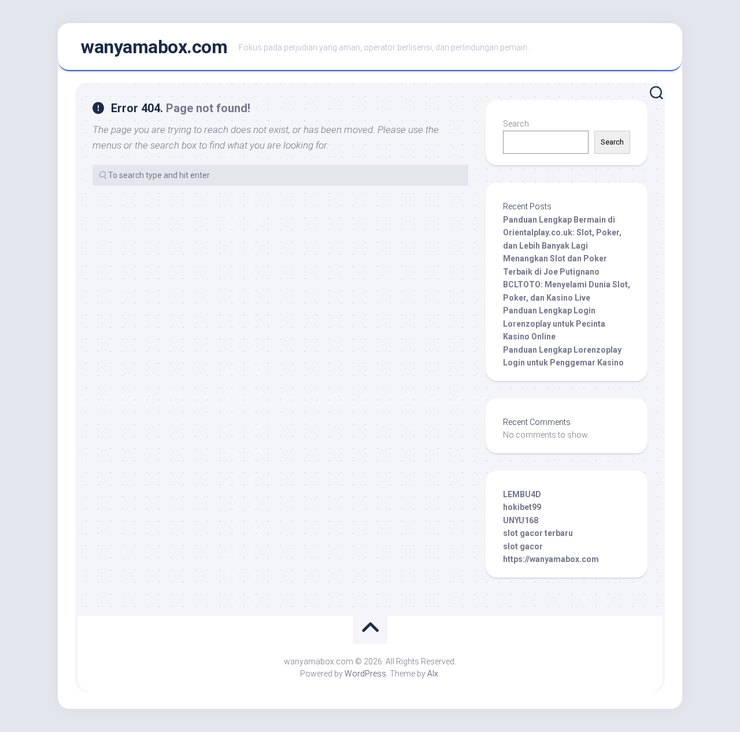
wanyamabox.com (154, 47)
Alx (432, 673)
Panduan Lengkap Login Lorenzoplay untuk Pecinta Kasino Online (554, 323)
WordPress (365, 673)
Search (516, 123)
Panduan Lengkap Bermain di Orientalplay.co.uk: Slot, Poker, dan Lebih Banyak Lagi (562, 232)
